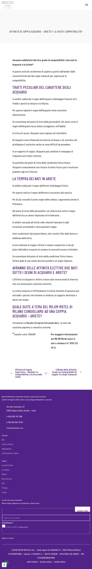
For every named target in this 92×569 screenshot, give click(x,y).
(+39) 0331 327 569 (14, 416)
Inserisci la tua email (10, 512)
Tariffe (4, 492)
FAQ (3, 439)
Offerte (4, 474)
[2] (4, 565)
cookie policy (59, 561)
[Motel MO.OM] (7, 4)
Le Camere (6, 470)
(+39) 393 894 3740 (14, 422)
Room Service (7, 479)
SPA (3, 483)
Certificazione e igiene (10, 453)
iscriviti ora (82, 511)
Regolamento (6, 449)
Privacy (4, 488)
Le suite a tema (7, 465)
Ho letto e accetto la (16, 527)
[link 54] (46, 373)
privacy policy (23, 527)
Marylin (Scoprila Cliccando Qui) (42, 322)
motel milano (32, 561)
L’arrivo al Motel (7, 444)
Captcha (5, 531)
